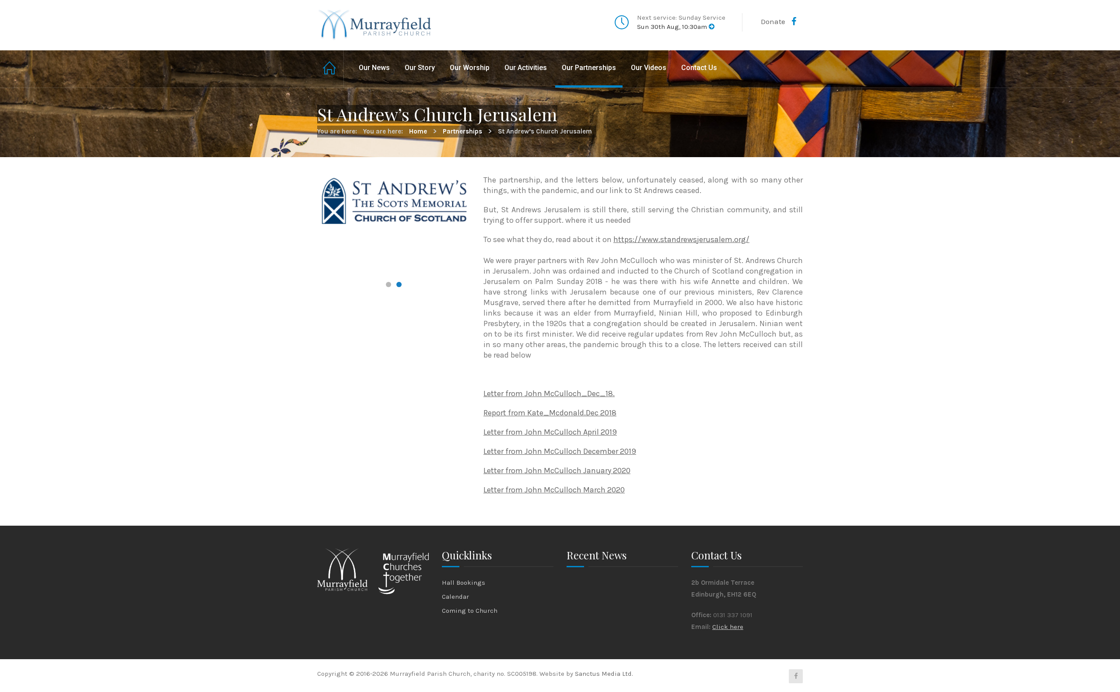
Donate (773, 21)
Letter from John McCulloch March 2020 (554, 490)
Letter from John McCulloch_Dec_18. (549, 393)
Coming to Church (469, 611)
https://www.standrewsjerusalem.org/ (681, 239)
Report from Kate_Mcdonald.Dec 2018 (549, 413)
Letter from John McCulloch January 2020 (556, 470)
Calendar (455, 597)
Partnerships (462, 131)
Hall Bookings (463, 583)
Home (330, 69)
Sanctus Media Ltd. (604, 674)
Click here (727, 627)
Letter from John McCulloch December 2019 (559, 451)
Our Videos (648, 67)
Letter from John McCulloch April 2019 (550, 432)
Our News (374, 67)
